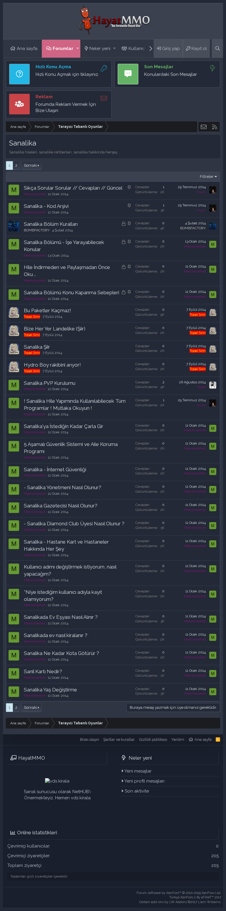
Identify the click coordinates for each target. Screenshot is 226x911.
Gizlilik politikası (153, 739)
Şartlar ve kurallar (119, 739)
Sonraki (30, 165)
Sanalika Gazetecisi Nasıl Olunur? (60, 506)
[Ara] (217, 48)
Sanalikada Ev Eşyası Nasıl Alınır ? (61, 617)
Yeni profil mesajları (144, 781)
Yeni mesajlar (138, 771)
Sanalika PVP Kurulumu (49, 383)
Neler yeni (99, 48)
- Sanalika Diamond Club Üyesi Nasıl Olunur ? (74, 523)
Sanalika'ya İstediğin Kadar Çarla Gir (63, 426)
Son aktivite (137, 791)
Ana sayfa (27, 48)
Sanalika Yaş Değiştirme (50, 690)
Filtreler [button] (207, 176)
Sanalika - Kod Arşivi (46, 206)
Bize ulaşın (89, 739)
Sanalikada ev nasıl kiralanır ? (55, 635)
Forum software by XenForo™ (179, 893)
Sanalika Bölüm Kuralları (51, 224)
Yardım (177, 739)
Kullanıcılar (140, 48)
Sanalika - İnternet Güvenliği (55, 469)
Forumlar (63, 48)
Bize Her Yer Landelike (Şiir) (54, 329)
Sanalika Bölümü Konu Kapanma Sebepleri (71, 292)
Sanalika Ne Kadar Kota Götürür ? (61, 653)
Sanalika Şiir (37, 347)
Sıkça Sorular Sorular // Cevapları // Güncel (73, 188)
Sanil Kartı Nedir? (43, 671)
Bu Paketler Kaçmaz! (47, 310)
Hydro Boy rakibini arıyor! (52, 365)
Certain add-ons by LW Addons (180, 902)
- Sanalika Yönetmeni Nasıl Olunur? (62, 487)
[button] (77, 49)
